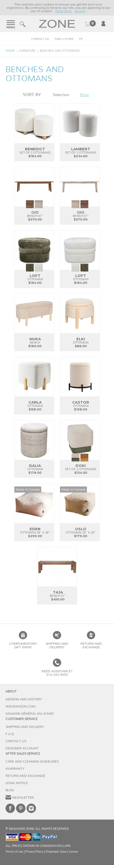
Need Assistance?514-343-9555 (57, 673)
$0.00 (90, 24)
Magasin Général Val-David (30, 713)
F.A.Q (10, 734)
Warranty (15, 768)
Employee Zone (56, 851)
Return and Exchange (25, 775)
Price (84, 95)
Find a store (64, 39)
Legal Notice (17, 783)
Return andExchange (91, 645)
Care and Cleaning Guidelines (32, 761)
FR (81, 39)
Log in (103, 23)
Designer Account (22, 748)
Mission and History (24, 699)
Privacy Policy (34, 851)
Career (73, 851)
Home (10, 50)
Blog (10, 790)
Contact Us (40, 39)
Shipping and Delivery (57, 645)
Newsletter (23, 797)
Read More (63, 11)
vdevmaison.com (20, 706)
